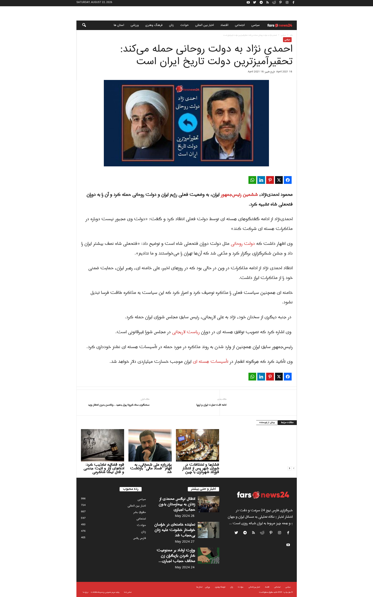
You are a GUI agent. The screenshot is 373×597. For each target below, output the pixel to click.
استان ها (119, 25)
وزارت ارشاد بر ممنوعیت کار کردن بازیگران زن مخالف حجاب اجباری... (176, 555)
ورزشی (135, 25)
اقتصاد (224, 25)
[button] (81, 25)
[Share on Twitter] (279, 180)
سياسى (255, 25)
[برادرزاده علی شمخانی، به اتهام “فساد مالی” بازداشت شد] (150, 445)
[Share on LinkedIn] (261, 180)
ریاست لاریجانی (186, 332)
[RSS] (267, 3)
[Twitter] (254, 3)
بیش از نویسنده (267, 423)
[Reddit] (274, 3)
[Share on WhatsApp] (252, 180)
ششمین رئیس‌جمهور (239, 194)
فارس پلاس (139, 538)
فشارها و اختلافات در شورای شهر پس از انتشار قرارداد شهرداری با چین (200, 468)
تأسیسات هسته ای (210, 361)
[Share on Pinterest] (270, 180)
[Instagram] (287, 3)
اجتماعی (240, 25)
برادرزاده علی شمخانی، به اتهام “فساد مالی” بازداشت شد (151, 468)
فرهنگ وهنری (154, 25)
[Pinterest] (280, 3)
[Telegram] (261, 3)
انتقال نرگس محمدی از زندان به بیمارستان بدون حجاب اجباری (177, 504)
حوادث (184, 25)
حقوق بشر (139, 512)
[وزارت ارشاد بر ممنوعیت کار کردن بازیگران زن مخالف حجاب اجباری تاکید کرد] (208, 556)
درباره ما (85, 592)
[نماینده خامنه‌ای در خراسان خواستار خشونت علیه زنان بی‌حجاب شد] (208, 530)
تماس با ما (127, 592)
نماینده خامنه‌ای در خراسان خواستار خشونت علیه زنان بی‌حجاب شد (174, 530)
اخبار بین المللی (204, 25)
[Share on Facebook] (288, 180)
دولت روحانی (243, 243)
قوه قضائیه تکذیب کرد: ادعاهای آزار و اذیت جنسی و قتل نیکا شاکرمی (104, 468)
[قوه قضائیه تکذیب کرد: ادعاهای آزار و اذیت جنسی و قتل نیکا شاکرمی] (102, 445)
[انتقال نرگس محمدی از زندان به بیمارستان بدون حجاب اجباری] (208, 504)
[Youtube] (248, 3)
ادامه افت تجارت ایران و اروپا (211, 405)
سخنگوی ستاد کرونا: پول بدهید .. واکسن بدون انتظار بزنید (118, 405)
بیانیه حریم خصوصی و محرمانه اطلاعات (105, 592)
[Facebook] (293, 3)
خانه (291, 35)
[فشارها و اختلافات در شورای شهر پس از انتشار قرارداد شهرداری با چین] (197, 445)
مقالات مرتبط (287, 423)
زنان (171, 25)
